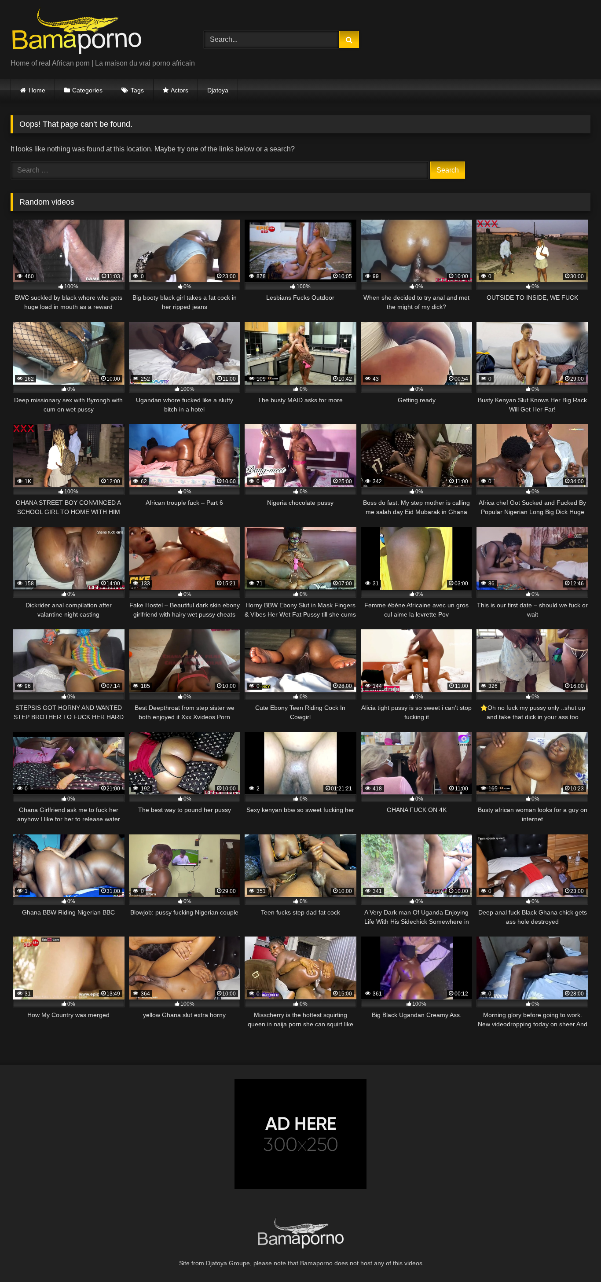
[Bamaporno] (77, 32)
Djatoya (217, 90)
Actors (179, 90)
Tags (137, 90)
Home (37, 90)
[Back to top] (573, 1255)
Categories (87, 90)
